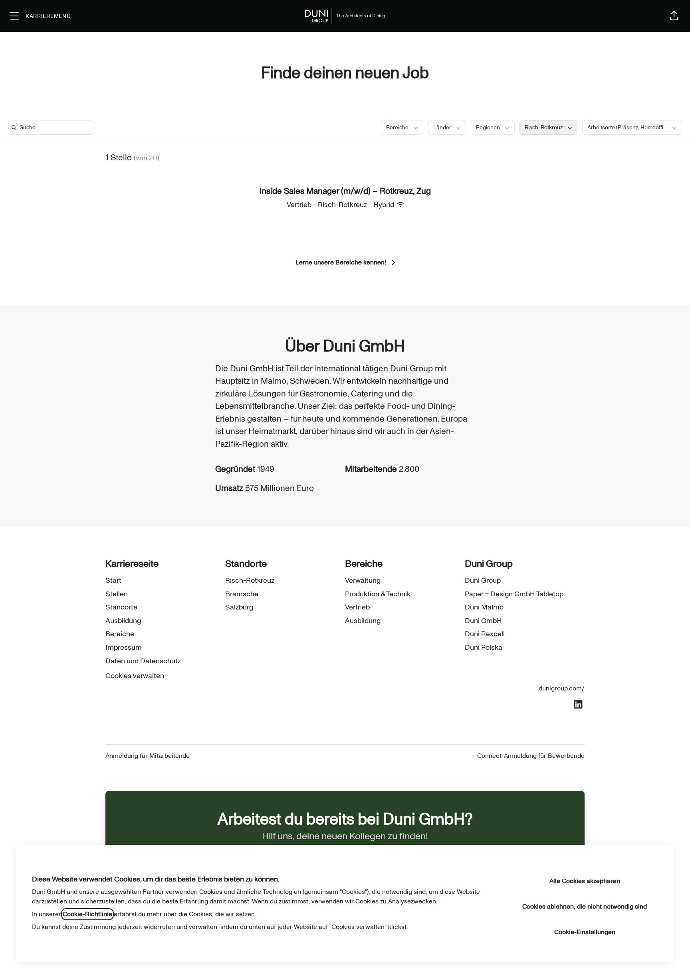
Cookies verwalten (134, 676)
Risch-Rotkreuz (249, 581)
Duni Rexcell (485, 634)
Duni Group (483, 581)
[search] (52, 127)
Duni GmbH (483, 621)
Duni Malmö (484, 607)
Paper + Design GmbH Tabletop (514, 594)
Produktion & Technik (377, 594)
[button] (674, 16)
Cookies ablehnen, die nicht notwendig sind (584, 906)
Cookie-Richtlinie (87, 914)
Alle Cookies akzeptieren (584, 881)
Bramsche (241, 594)
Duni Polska (483, 648)
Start (113, 581)
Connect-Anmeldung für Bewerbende (531, 755)
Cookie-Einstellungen (584, 932)
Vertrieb (357, 607)
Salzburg (239, 607)
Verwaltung (363, 581)
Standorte (121, 607)
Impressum (123, 648)
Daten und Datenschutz (143, 661)
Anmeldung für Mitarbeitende (147, 755)
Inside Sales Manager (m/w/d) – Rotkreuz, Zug (345, 191)
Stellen (116, 594)
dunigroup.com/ (562, 688)
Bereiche (119, 634)
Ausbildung (123, 621)
